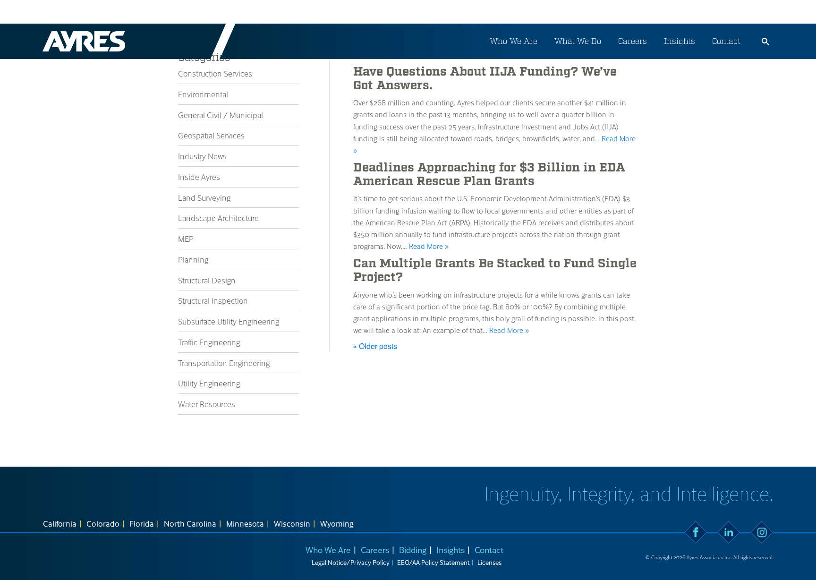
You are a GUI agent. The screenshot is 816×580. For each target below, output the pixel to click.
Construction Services (215, 73)
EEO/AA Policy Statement (433, 562)
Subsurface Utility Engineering (228, 321)
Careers (632, 41)
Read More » (429, 246)
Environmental (203, 94)
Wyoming (337, 523)
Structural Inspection (213, 300)
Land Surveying (204, 197)
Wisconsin (292, 523)
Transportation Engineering (224, 363)
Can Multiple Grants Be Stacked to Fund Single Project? (495, 270)
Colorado (102, 523)
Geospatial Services (211, 135)
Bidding (412, 549)
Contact (726, 41)
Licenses (489, 562)
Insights (679, 41)
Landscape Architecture (218, 218)
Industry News (202, 156)
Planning (193, 259)
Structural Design (207, 280)
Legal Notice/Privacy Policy (351, 562)
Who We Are (513, 41)
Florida (141, 523)
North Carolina (190, 523)
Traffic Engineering (209, 342)
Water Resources (206, 404)
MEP (186, 238)
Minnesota (245, 523)
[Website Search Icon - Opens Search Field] (765, 42)
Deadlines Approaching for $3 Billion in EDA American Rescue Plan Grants (489, 174)
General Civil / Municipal (220, 115)
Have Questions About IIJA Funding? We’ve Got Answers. (485, 79)
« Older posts (375, 346)
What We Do (577, 41)
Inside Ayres (199, 176)
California (59, 523)
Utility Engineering (209, 383)
